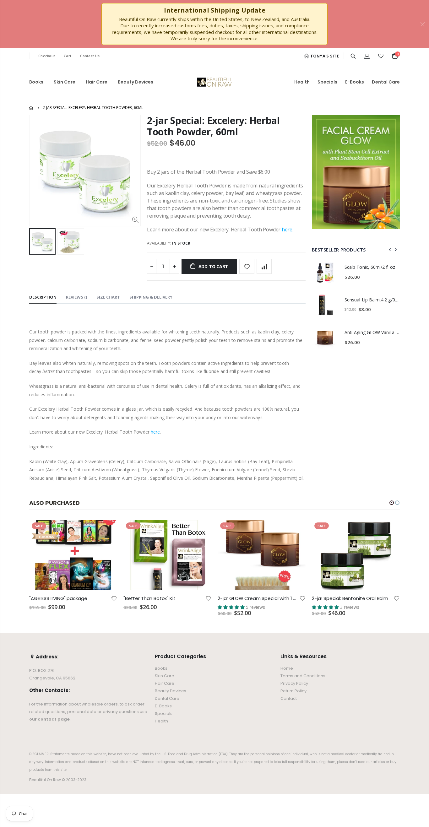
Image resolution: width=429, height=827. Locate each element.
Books (161, 668)
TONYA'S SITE (324, 56)
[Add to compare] (264, 266)
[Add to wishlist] (246, 266)
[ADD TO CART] (106, 530)
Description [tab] (43, 297)
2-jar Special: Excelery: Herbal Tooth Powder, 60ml (213, 126)
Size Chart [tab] (108, 297)
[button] (391, 502)
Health (161, 721)
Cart (67, 55)
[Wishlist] (380, 56)
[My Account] (367, 56)
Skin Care (164, 676)
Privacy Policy (294, 683)
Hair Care (164, 683)
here (287, 229)
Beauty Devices (170, 691)
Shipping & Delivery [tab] (150, 297)
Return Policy (293, 691)
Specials (163, 713)
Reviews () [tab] (76, 297)
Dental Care (167, 698)
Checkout (46, 55)
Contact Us (90, 55)
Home (31, 107)
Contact (288, 698)
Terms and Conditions (302, 676)
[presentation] (390, 249)
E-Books (163, 706)
